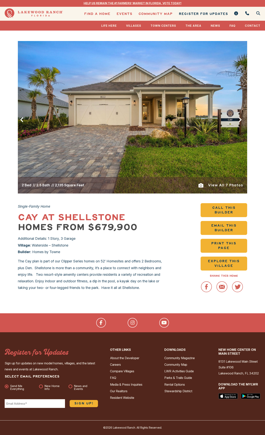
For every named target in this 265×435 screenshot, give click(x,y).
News (215, 25)
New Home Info (52, 387)
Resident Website (122, 398)
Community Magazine (179, 358)
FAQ (232, 25)
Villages (133, 25)
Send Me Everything (17, 387)
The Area (193, 25)
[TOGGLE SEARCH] (256, 13)
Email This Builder (223, 228)
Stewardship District (178, 391)
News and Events (80, 387)
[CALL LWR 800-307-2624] (247, 13)
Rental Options (174, 384)
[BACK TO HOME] (34, 17)
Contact (252, 25)
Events (124, 14)
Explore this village (224, 263)
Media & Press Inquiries (126, 384)
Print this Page (223, 245)
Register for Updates (203, 14)
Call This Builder (224, 210)
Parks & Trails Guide (178, 378)
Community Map (156, 14)
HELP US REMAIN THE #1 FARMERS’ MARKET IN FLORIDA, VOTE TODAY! (132, 3)
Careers (115, 364)
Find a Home (97, 14)
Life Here (109, 25)
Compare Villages (122, 371)
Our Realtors (118, 391)
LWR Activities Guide (179, 371)
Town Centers (163, 25)
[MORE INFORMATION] (236, 13)
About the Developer (124, 358)
